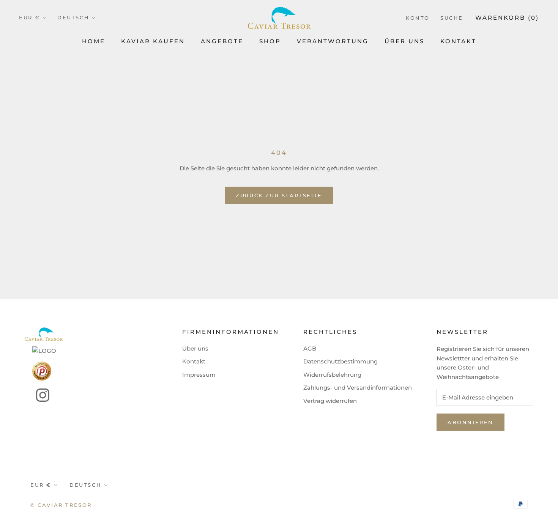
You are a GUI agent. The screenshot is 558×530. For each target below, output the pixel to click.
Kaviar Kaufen (153, 41)
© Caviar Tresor (61, 505)
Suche (451, 18)
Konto (418, 18)
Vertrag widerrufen (330, 400)
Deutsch (73, 17)
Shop (270, 41)
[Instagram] (37, 395)
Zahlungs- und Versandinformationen (357, 387)
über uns (404, 41)
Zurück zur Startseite (279, 195)
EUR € (29, 17)
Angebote (222, 41)
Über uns (195, 348)
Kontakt (458, 41)
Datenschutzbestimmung (340, 361)
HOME (93, 41)
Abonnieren (470, 422)
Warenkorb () (507, 17)
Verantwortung (333, 41)
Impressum (199, 374)
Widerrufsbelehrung (332, 374)
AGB (309, 348)
